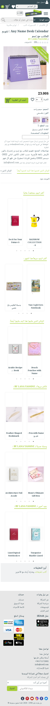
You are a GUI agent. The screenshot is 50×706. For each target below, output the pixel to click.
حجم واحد (37, 109)
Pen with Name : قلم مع (36, 435)
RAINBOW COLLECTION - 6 (34, 242)
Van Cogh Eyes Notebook (35, 307)
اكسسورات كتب (29, 25)
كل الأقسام (43, 25)
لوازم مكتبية (12, 25)
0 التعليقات (28, 42)
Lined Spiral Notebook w (14, 554)
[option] (25, 67)
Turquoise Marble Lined (36, 554)
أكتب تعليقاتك (41, 572)
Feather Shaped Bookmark (14, 435)
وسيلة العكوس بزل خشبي (14, 307)
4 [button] (21, 250)
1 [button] (33, 250)
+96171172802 (42, 661)
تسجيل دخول (41, 2)
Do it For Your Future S (15, 241)
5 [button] (16, 250)
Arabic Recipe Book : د (15, 369)
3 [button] (25, 250)
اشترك (12, 688)
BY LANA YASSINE (38, 39)
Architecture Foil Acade (13, 495)
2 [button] (29, 250)
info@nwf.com (11, 163)
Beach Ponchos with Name (34, 370)
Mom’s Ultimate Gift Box (36, 495)
